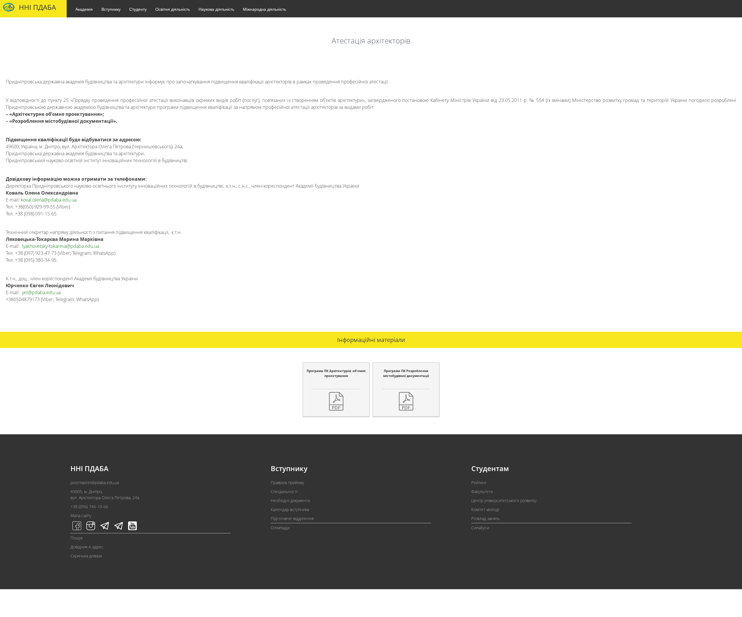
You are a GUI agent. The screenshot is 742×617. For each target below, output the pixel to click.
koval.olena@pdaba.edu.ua (49, 200)
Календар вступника (290, 509)
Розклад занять (485, 518)
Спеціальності (284, 491)
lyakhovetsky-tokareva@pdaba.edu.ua (60, 246)
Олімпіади (280, 527)
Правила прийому (287, 482)
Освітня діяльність (172, 9)
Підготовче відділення (292, 518)
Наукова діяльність (216, 9)
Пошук (76, 538)
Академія (84, 9)
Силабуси (480, 527)
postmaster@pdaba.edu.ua (94, 482)
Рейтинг (479, 482)
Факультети (482, 491)
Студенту (138, 9)
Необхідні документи (290, 500)
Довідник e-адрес (86, 547)
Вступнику (111, 9)
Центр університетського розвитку (504, 500)
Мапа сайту (80, 515)
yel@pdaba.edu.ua (41, 292)
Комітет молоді (485, 509)
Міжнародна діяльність (264, 9)
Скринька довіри (86, 556)
